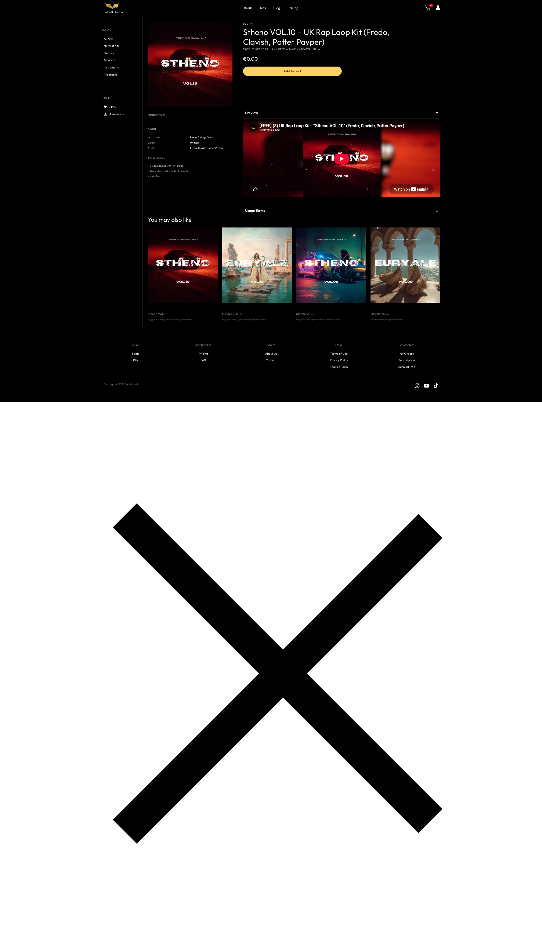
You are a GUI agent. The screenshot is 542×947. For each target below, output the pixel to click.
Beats (248, 8)
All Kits (108, 38)
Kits (263, 8)
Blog (276, 8)
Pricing (293, 8)
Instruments (112, 67)
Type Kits (110, 60)
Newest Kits (111, 46)
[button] (292, 71)
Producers (110, 75)
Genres (109, 53)
